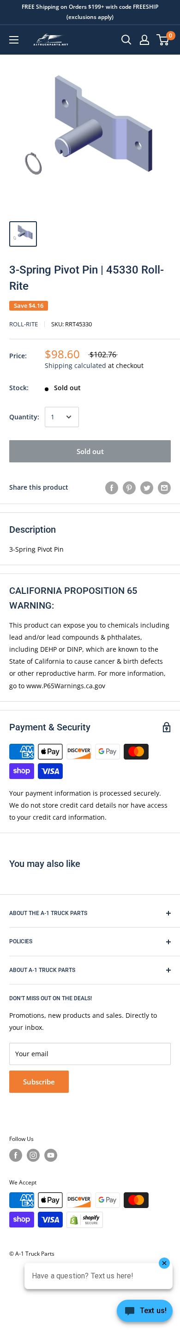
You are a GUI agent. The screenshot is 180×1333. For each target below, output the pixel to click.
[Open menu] (13, 40)
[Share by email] (164, 487)
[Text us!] (144, 1313)
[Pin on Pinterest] (129, 487)
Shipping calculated (75, 365)
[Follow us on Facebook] (15, 1155)
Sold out (90, 451)
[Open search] (126, 40)
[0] (163, 39)
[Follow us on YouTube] (50, 1155)
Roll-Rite (23, 324)
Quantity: (24, 416)
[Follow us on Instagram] (33, 1155)
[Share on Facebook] (111, 487)
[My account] (144, 40)
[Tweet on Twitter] (146, 487)
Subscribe (39, 1081)
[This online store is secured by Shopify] (84, 1219)
